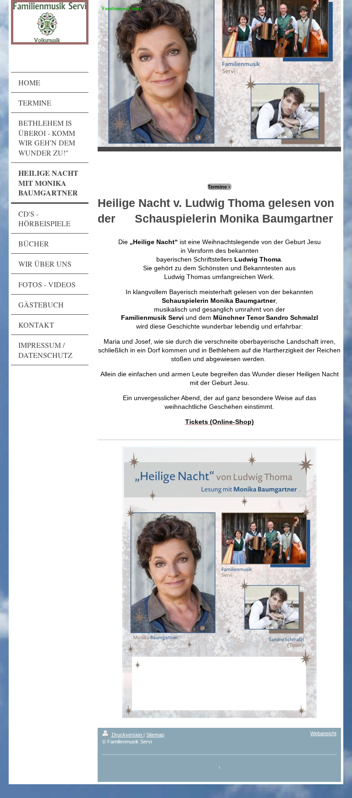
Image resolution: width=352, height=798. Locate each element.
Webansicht (323, 733)
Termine (217, 187)
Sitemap (155, 734)
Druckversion (126, 734)
